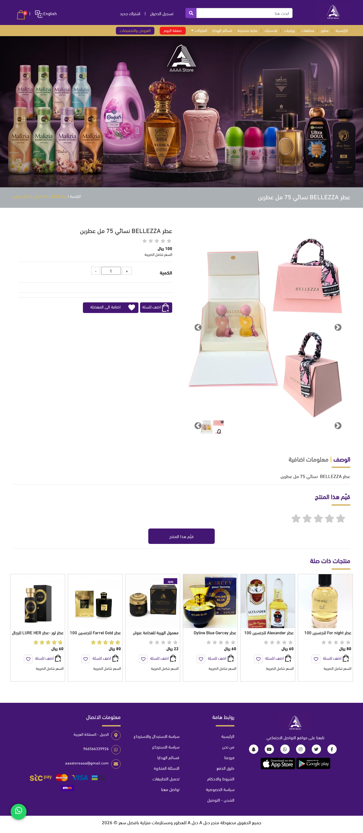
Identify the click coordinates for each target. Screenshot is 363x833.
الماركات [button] (200, 30)
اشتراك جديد (130, 13)
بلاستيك (270, 30)
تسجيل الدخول (161, 13)
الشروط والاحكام (220, 778)
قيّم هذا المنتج (181, 536)
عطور (325, 30)
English (49, 13)
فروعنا (229, 757)
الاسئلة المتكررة (166, 768)
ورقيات (289, 30)
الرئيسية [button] (342, 30)
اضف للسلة (151, 306)
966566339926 (96, 748)
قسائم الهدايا (222, 30)
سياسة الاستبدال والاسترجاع (156, 736)
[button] (21, 15)
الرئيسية (75, 196)
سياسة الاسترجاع (165, 746)
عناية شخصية (248, 30)
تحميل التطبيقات (166, 778)
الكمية (166, 272)
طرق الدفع (225, 768)
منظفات (308, 30)
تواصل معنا (170, 789)
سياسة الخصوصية (220, 789)
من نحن (228, 746)
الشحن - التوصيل (220, 800)
